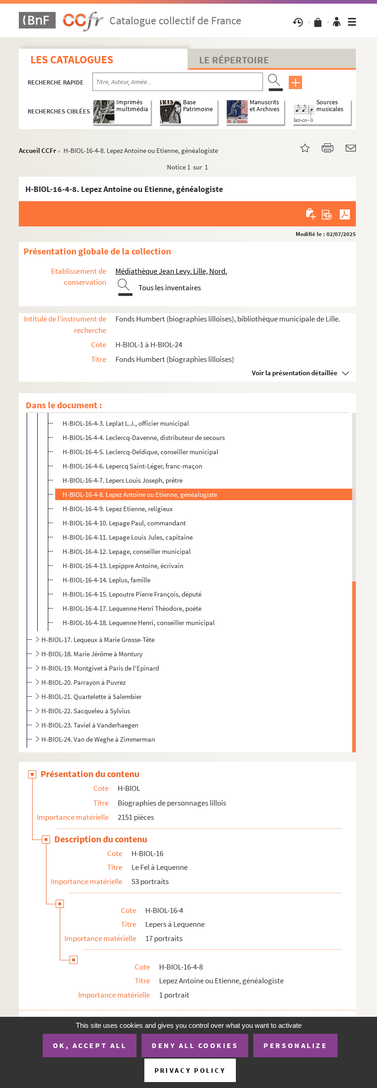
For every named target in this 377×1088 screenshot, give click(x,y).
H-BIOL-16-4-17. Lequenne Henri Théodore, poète (132, 608)
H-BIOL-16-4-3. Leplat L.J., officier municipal (126, 423)
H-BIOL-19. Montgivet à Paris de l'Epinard (100, 668)
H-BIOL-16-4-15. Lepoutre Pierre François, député (132, 594)
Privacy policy (190, 1070)
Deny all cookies (195, 1045)
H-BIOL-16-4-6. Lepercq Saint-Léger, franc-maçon (132, 466)
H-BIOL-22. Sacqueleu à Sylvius (85, 710)
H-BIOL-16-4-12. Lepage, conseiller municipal (127, 551)
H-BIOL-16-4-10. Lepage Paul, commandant (124, 523)
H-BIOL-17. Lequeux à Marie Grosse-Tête (97, 639)
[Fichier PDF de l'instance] (345, 213)
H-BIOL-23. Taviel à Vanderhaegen (89, 725)
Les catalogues (71, 59)
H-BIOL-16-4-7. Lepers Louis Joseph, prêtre (123, 480)
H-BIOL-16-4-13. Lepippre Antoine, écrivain (123, 565)
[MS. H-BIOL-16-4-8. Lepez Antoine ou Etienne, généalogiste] (299, 147)
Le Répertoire (234, 59)
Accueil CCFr (37, 150)
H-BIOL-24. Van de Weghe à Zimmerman (98, 739)
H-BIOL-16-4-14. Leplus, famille (106, 579)
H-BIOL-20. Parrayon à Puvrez (83, 682)
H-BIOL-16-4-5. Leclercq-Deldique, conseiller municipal (140, 451)
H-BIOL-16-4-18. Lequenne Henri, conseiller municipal (139, 622)
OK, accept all (89, 1045)
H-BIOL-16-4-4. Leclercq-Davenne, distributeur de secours (144, 437)
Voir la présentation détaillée (294, 372)
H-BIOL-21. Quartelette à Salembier (91, 696)
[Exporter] (327, 213)
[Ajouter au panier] (311, 214)
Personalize (295, 1045)
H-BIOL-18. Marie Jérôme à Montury (92, 653)
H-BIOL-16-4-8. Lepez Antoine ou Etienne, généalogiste (140, 494)
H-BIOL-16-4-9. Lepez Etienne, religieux (118, 508)
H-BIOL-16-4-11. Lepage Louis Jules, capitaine (128, 537)
